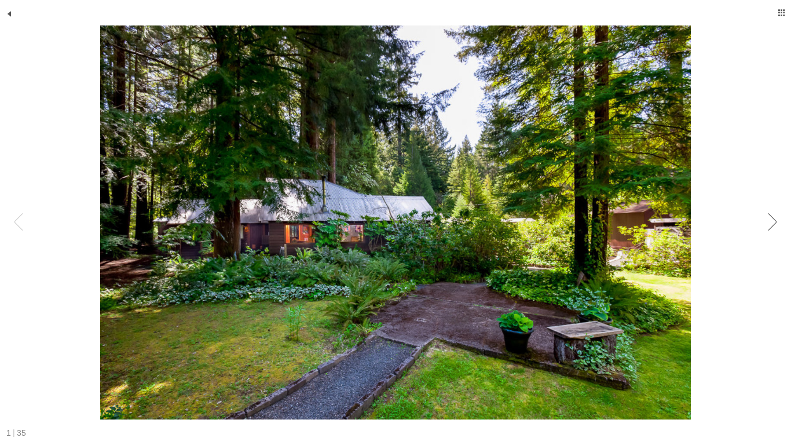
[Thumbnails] (781, 12)
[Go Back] (9, 14)
